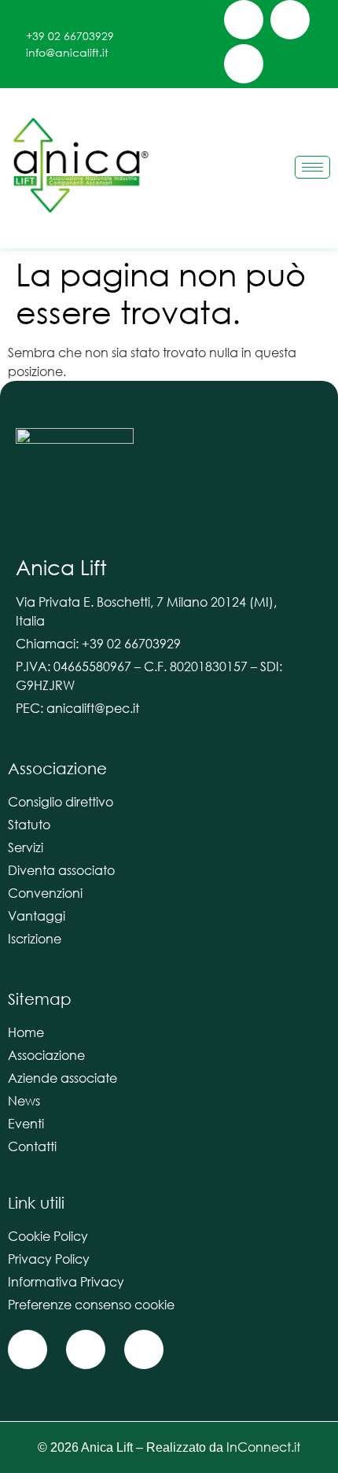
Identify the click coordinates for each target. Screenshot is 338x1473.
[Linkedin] (243, 63)
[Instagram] (290, 19)
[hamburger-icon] (312, 167)
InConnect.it (263, 1446)
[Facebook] (243, 19)
